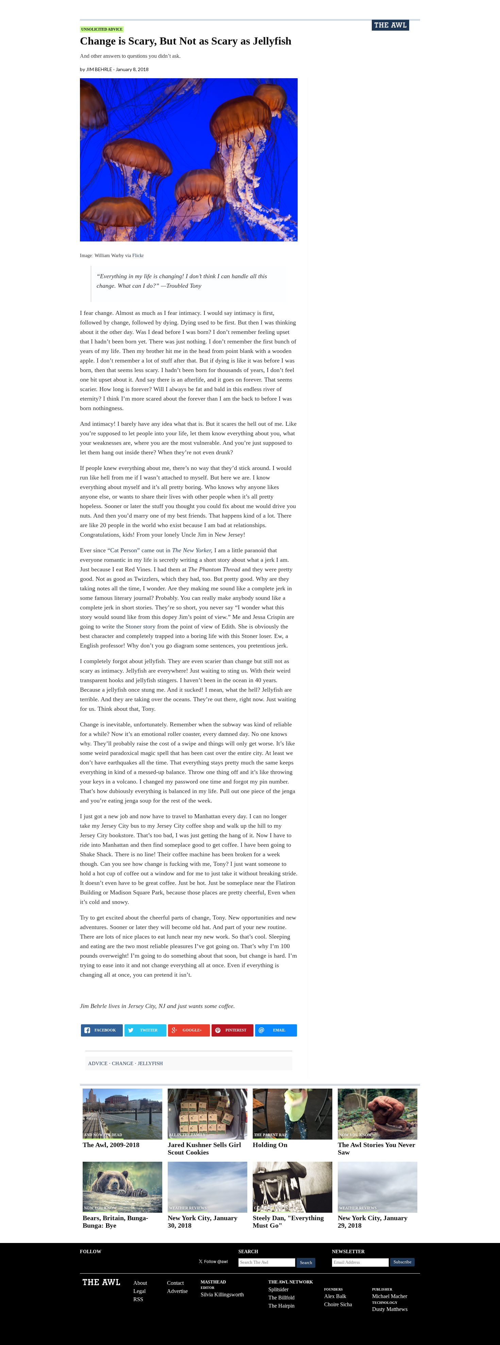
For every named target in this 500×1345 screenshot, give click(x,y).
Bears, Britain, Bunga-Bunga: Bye (115, 1221)
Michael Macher (389, 1296)
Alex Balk (335, 1296)
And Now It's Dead (103, 1135)
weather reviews (187, 1208)
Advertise (177, 1291)
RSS (138, 1299)
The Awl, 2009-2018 (111, 1144)
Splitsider (278, 1289)
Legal (139, 1291)
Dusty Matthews (389, 1309)
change (122, 1063)
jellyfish (150, 1063)
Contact (175, 1283)
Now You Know (355, 1135)
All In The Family (187, 1135)
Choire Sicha (338, 1304)
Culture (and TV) (272, 1208)
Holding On (270, 1144)
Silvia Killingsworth (222, 1294)
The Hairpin (281, 1306)
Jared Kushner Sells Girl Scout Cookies (204, 1148)
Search (306, 1262)
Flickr (138, 255)
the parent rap (270, 1135)
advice (97, 1063)
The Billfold (281, 1297)
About (140, 1283)
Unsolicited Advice (101, 29)
